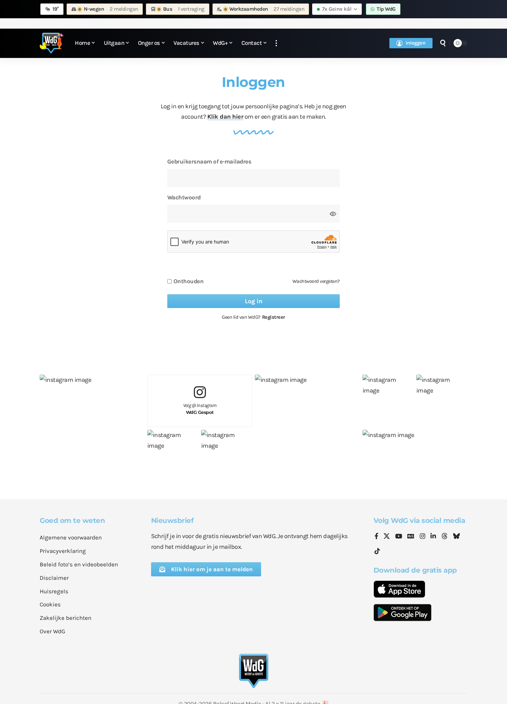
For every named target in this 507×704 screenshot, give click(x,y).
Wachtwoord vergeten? (316, 281)
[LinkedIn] (433, 537)
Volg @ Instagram (200, 409)
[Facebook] (376, 537)
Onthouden (188, 281)
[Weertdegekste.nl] (52, 43)
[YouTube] (398, 537)
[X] (386, 537)
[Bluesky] (456, 537)
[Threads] (444, 537)
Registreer (273, 317)
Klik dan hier (225, 116)
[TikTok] (377, 551)
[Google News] (410, 537)
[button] (276, 43)
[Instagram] (422, 537)
